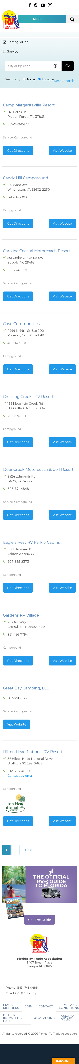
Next (29, 850)
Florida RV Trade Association (11, 19)
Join (28, 1006)
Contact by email (20, 775)
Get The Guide (39, 920)
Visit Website (62, 150)
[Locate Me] (55, 66)
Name (30, 79)
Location (47, 79)
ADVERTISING (44, 1018)
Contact (46, 1006)
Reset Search (64, 81)
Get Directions (18, 150)
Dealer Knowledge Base (13, 1018)
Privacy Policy (67, 1018)
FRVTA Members (11, 1006)
